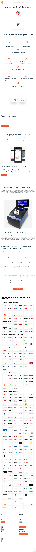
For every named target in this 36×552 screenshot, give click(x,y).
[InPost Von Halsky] (20, 328)
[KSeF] (31, 363)
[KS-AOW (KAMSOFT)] (5, 356)
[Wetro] (20, 478)
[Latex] (26, 439)
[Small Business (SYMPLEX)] (26, 356)
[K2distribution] (10, 436)
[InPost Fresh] (20, 308)
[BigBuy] (26, 404)
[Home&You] (15, 312)
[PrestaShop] (15, 337)
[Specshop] (5, 495)
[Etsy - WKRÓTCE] (26, 315)
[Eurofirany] (31, 491)
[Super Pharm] (5, 325)
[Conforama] (20, 321)
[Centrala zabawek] (15, 410)
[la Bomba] (10, 439)
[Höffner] (20, 325)
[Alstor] (31, 482)
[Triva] (20, 360)
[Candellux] (10, 410)
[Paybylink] (31, 385)
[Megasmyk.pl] (26, 449)
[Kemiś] (20, 436)
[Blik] (20, 378)
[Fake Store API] (15, 495)
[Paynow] (31, 381)
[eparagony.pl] (10, 363)
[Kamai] (15, 436)
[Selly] (20, 344)
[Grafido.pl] (20, 504)
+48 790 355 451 (21, 530)
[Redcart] (31, 340)
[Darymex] (5, 414)
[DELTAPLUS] (26, 495)
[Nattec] (5, 456)
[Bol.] (10, 321)
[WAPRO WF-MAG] (5, 350)
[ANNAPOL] (5, 397)
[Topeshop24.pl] (15, 475)
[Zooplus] (26, 325)
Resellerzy (2, 527)
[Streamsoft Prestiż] (31, 356)
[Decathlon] (10, 312)
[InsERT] (5, 369)
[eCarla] (20, 417)
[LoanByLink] (5, 388)
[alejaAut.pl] (26, 482)
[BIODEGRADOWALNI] (5, 407)
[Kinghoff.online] (31, 436)
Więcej (3, 521)
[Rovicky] (26, 465)
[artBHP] (5, 485)
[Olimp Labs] (20, 456)
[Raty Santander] (31, 375)
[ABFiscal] (20, 507)
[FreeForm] (5, 427)
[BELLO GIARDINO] (15, 404)
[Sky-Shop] (5, 344)
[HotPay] (15, 378)
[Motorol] (20, 452)
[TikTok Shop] (26, 328)
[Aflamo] (5, 491)
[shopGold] (20, 340)
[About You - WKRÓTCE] (20, 331)
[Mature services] (10, 449)
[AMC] (31, 394)
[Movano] (26, 452)
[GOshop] (26, 344)
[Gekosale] (5, 340)
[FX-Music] (10, 427)
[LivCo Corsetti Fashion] (20, 443)
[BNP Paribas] (26, 378)
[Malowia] (15, 488)
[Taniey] (26, 318)
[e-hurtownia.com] (15, 417)
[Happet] (5, 430)
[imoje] (20, 381)
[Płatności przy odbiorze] (10, 385)
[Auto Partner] (5, 401)
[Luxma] (31, 443)
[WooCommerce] (20, 337)
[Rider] (15, 465)
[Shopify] (26, 340)
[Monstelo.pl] (15, 452)
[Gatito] (26, 485)
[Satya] (31, 465)
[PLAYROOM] (5, 462)
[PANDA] (15, 459)
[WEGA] (15, 478)
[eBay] (10, 305)
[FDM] (20, 423)
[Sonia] (26, 468)
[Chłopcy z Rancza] (20, 410)
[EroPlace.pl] (15, 420)
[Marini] (15, 446)
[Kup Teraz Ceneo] (5, 308)
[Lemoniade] (15, 443)
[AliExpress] (10, 315)
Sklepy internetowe (22, 518)
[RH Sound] (10, 465)
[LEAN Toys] (31, 439)
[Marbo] (10, 446)
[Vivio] (10, 478)
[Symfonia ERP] (15, 360)
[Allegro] (5, 305)
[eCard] (5, 381)
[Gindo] (20, 498)
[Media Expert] (5, 321)
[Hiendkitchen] (5, 488)
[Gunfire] (31, 485)
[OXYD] (10, 459)
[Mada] (5, 446)
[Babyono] (31, 401)
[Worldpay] (10, 378)
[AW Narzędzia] (10, 401)
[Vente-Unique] (31, 321)
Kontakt (2, 532)
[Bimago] (31, 404)
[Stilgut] (15, 472)
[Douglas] (20, 315)
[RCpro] (26, 462)
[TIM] (31, 472)
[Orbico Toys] (26, 456)
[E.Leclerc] (10, 325)
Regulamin (2, 540)
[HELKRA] (10, 430)
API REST (2, 542)
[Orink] (31, 456)
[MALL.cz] (31, 318)
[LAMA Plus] (15, 439)
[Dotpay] (10, 375)
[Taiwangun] (26, 472)
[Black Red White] (5, 315)
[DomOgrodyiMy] (5, 417)
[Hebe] (15, 315)
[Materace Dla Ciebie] (31, 446)
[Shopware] (15, 340)
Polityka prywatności (4, 544)
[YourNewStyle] (5, 482)
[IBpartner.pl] (10, 491)
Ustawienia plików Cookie (4, 533)
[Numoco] (15, 456)
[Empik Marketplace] (26, 305)
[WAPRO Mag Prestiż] (20, 353)
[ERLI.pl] (31, 305)
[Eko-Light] (31, 417)
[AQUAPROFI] (10, 498)
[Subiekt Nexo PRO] (20, 350)
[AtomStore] (10, 344)
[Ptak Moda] (20, 462)
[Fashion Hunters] (15, 423)
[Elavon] (15, 388)
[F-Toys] (5, 423)
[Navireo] (26, 363)
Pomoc (2, 539)
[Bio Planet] (10, 485)
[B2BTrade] (20, 401)
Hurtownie (20, 517)
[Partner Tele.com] (26, 459)
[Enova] (31, 353)
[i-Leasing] (20, 385)
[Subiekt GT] (26, 350)
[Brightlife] (5, 410)
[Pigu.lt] (20, 312)
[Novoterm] (15, 491)
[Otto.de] (26, 308)
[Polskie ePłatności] (5, 385)
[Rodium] (20, 465)
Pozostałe (20, 522)
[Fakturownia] (26, 360)
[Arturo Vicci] (26, 397)
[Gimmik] (20, 427)
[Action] (10, 394)
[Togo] (5, 475)
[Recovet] (31, 462)
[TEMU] (5, 318)
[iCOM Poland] (5, 433)
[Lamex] (20, 439)
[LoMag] (10, 356)
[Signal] (10, 468)
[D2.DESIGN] (31, 410)
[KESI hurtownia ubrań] (26, 436)
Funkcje (2, 526)
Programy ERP (21, 519)
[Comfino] (10, 388)
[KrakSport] (5, 439)
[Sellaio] (31, 344)
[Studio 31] (20, 472)
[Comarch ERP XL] (10, 353)
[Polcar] (15, 462)
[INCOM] (20, 433)
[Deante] (10, 414)
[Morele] (26, 312)
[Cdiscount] (31, 315)
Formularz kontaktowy (23, 533)
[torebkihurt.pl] (26, 491)
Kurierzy (20, 520)
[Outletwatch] (5, 459)
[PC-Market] (15, 356)
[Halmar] (31, 427)
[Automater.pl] (5, 507)
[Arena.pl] (15, 305)
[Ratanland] (20, 491)
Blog (2, 531)
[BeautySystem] (10, 404)
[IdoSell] (26, 337)
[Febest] (26, 423)
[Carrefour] (26, 321)
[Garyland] (15, 427)
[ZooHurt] (15, 482)
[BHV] (5, 328)
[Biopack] (10, 407)
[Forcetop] (31, 423)
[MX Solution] (15, 449)
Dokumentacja (3, 541)
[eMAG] (15, 308)
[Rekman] (31, 488)
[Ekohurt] (5, 420)
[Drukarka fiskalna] (31, 504)
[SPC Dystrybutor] (5, 472)
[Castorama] (31, 312)
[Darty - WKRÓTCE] (10, 331)
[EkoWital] (10, 420)
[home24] (20, 318)
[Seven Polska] (5, 468)
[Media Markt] (15, 318)
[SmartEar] (15, 468)
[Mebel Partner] (20, 449)
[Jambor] (31, 433)
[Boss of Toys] (31, 407)
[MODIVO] (5, 312)
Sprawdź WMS (4, 175)
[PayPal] (20, 375)
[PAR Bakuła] (20, 459)
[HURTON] (5, 498)
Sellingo (2, 528)
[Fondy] (15, 381)
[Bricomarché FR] (31, 325)
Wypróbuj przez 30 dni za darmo (19, 2)
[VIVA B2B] (5, 478)
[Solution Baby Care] (20, 468)
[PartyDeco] (31, 459)
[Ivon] (26, 433)
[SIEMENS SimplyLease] (5, 378)
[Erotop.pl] (20, 420)
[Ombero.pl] (20, 488)
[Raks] (20, 356)
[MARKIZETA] (20, 446)
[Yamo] (31, 478)
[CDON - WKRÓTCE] (15, 331)
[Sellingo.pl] (5, 337)
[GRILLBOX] (26, 427)
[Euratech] (31, 420)
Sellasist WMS (3, 529)
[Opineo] (10, 504)
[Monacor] (10, 452)
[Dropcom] (10, 417)
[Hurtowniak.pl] (26, 430)
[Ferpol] (20, 414)
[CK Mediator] (15, 498)
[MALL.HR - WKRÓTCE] (31, 331)
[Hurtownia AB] (20, 430)
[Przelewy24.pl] (26, 375)
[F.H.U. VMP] (10, 423)
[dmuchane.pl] (31, 414)
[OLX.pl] (20, 305)
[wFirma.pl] (15, 350)
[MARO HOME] (26, 446)
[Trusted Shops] (15, 507)
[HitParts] (15, 430)
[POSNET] (26, 504)
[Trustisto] (10, 507)
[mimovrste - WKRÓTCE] (26, 331)
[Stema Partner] (10, 472)
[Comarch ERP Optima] (5, 353)
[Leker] (10, 443)
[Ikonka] (15, 433)
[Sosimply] (31, 468)
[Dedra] (15, 414)
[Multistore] (31, 452)
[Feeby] (20, 485)
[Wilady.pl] (26, 478)
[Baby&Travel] (26, 401)
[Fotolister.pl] (15, 504)
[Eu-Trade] (26, 420)
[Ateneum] (31, 397)
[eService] (10, 381)
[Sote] (15, 344)
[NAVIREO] (10, 350)
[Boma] (26, 407)
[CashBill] (31, 378)
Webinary (2, 530)
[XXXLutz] (15, 325)
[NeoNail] (10, 456)
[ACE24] (5, 394)
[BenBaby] (20, 404)
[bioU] (15, 407)
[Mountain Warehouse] (15, 328)
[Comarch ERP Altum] (26, 353)
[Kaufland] (31, 308)
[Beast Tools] (5, 404)
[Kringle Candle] (10, 488)
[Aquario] (15, 397)
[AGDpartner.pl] (26, 394)
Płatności (20, 521)
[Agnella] (20, 482)
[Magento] (10, 337)
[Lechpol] (5, 443)
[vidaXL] (31, 475)
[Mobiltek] (26, 381)
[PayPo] (15, 385)
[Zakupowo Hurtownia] (20, 495)
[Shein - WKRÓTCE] (31, 328)
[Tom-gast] (10, 475)
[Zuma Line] (10, 495)
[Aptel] (10, 397)
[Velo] (26, 475)
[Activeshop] (15, 394)
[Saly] (10, 340)
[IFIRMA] (15, 363)
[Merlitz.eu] (31, 449)
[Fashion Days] (15, 321)
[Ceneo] (5, 504)
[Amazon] (10, 308)
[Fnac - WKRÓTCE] (5, 331)
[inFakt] (31, 360)
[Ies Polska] (10, 433)
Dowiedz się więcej (18, 288)
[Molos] (5, 452)
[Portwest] (26, 488)
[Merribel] (31, 495)
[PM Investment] (10, 462)
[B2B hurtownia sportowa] (15, 401)
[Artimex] (20, 397)
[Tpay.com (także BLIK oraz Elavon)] (5, 375)
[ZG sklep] (10, 482)
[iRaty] (26, 385)
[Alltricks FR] (10, 328)
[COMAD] (26, 410)
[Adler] (20, 394)
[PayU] (15, 375)
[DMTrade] (26, 414)
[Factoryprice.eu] (15, 485)
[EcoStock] (26, 417)
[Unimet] (20, 475)
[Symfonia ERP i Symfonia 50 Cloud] (31, 350)
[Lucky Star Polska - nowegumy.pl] (26, 443)
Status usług (3, 543)
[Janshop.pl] (5, 436)
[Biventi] (20, 407)
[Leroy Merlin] (10, 318)
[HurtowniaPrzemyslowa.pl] (31, 430)
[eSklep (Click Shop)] (31, 337)
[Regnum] (5, 465)
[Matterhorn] (5, 449)
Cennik (2, 538)
